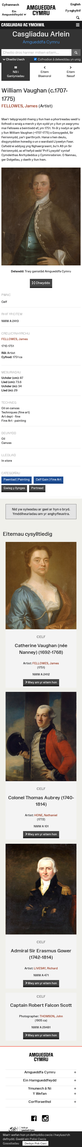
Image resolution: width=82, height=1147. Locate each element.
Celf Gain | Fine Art (48, 479)
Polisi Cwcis (38, 1139)
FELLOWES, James (19, 106)
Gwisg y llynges (14, 488)
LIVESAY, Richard (46, 968)
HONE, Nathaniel (45, 815)
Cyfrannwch (10, 4)
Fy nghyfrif (73, 10)
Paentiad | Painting (17, 479)
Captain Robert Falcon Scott (41, 1005)
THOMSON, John (51, 1016)
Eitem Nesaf (71, 74)
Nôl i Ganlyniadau (15, 74)
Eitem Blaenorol (44, 74)
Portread (37, 488)
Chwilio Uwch (15, 59)
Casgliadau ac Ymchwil (22, 25)
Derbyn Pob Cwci (35, 1143)
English (75, 4)
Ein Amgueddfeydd (13, 13)
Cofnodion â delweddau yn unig (59, 59)
